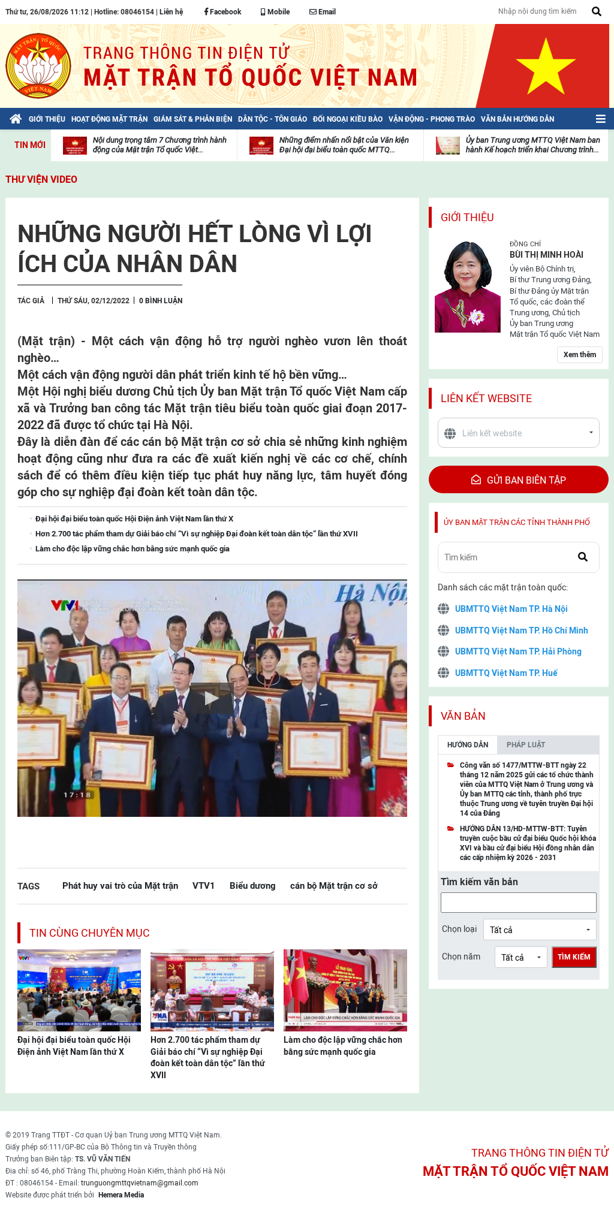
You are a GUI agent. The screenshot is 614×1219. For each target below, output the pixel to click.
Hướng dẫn (467, 745)
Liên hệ (171, 12)
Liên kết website (486, 398)
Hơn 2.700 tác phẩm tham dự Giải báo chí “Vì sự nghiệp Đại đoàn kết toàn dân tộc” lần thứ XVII (208, 1057)
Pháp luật (526, 745)
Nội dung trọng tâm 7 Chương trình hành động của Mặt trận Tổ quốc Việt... (160, 144)
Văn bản (463, 716)
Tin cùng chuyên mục (89, 933)
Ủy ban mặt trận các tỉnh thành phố (517, 522)
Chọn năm (461, 956)
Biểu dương (253, 885)
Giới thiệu (467, 217)
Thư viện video (41, 179)
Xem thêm (580, 355)
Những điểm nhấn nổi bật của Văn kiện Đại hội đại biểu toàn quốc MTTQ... (344, 144)
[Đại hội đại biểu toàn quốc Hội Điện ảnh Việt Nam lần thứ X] (79, 989)
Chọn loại (459, 929)
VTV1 (203, 885)
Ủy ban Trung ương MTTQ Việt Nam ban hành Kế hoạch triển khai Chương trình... (533, 144)
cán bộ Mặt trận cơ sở (334, 885)
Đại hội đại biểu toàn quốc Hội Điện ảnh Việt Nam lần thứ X (74, 1046)
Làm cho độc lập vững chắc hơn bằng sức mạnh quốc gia (343, 1046)
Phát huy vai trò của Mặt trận (120, 885)
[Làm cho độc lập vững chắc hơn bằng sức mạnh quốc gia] (345, 989)
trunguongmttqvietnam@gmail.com (139, 1183)
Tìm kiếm (574, 957)
